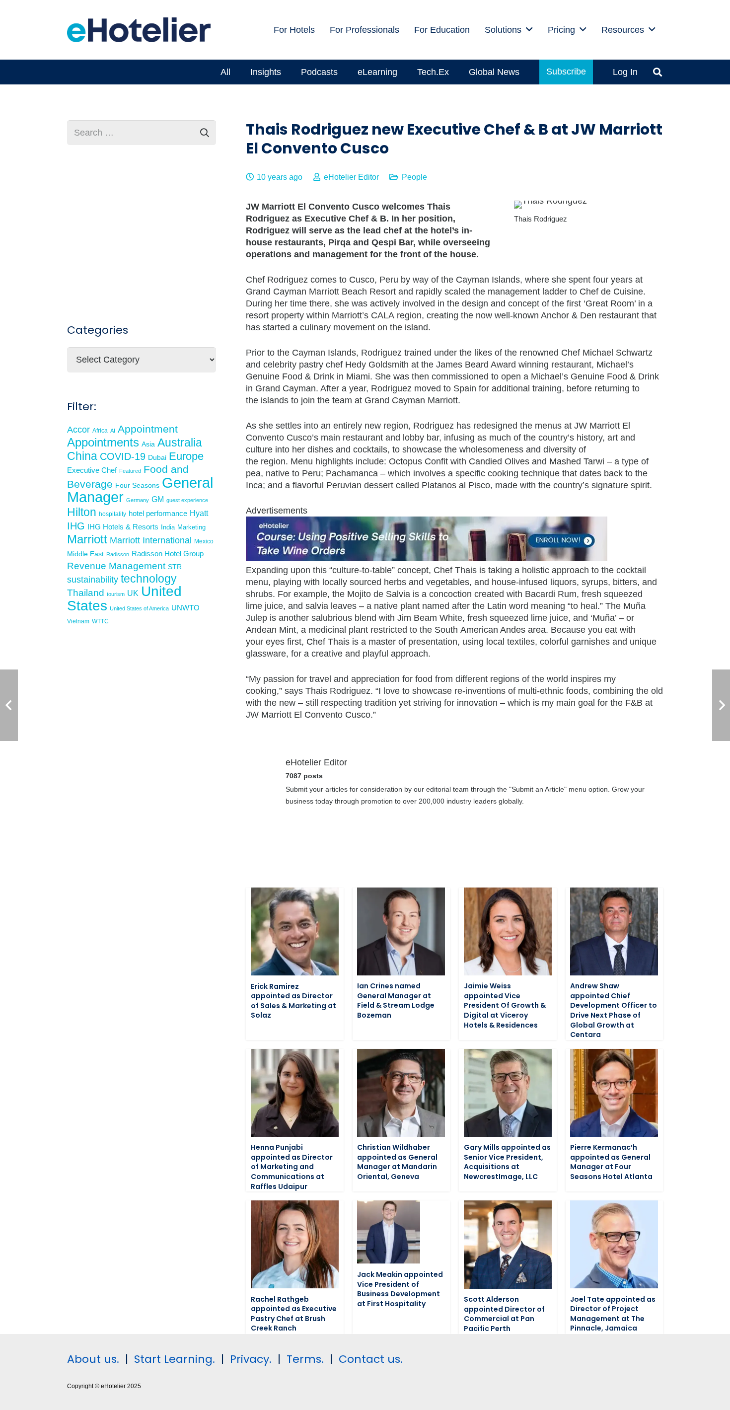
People (414, 176)
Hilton (81, 512)
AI (112, 431)
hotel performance (158, 514)
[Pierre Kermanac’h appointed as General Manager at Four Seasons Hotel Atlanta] (614, 1093)
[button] (529, 29)
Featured (130, 471)
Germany (137, 500)
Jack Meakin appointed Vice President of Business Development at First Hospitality (400, 1289)
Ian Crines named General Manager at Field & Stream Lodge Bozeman (396, 1000)
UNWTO (185, 607)
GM (157, 499)
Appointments (103, 442)
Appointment (148, 429)
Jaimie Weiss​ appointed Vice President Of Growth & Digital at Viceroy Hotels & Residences (505, 1005)
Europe (186, 456)
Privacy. (251, 1359)
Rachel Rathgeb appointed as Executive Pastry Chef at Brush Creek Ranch (294, 1314)
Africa (100, 430)
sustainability (92, 580)
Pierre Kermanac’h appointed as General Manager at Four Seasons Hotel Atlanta (611, 1162)
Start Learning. (173, 1359)
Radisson (117, 554)
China (82, 455)
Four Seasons (137, 485)
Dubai (157, 457)
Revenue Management (116, 566)
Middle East (85, 554)
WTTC (100, 621)
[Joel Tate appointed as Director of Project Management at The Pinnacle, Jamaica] (614, 1244)
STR (175, 567)
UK (133, 593)
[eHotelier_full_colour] (139, 29)
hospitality (112, 514)
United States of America (139, 608)
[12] (426, 558)
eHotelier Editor (351, 176)
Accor (78, 429)
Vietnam (78, 621)
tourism (116, 594)
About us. (93, 1359)
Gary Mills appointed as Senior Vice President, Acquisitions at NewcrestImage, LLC (507, 1162)
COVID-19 (123, 456)
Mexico (204, 541)
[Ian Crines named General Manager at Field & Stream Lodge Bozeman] (401, 931)
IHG (76, 525)
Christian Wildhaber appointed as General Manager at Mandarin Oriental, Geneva (397, 1162)
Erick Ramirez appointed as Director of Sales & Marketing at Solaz (293, 1001)
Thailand (85, 593)
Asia (148, 444)
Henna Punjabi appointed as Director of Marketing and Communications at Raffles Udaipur (292, 1166)
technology (149, 578)
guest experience (187, 500)
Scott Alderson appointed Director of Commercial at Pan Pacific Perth (504, 1314)
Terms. (305, 1359)
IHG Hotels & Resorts (122, 527)
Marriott (87, 539)
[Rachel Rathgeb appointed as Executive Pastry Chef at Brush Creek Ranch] (295, 1244)
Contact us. (371, 1359)
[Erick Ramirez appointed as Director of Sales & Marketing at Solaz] (295, 931)
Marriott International (151, 540)
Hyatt (199, 513)
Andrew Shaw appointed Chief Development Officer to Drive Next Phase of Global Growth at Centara (613, 1010)
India (168, 527)
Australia (179, 442)
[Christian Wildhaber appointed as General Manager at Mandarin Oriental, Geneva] (401, 1093)
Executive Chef (92, 470)
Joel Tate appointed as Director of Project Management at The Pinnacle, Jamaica (613, 1314)
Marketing (191, 527)
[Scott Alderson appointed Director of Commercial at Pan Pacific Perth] (508, 1244)
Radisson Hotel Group (168, 554)
